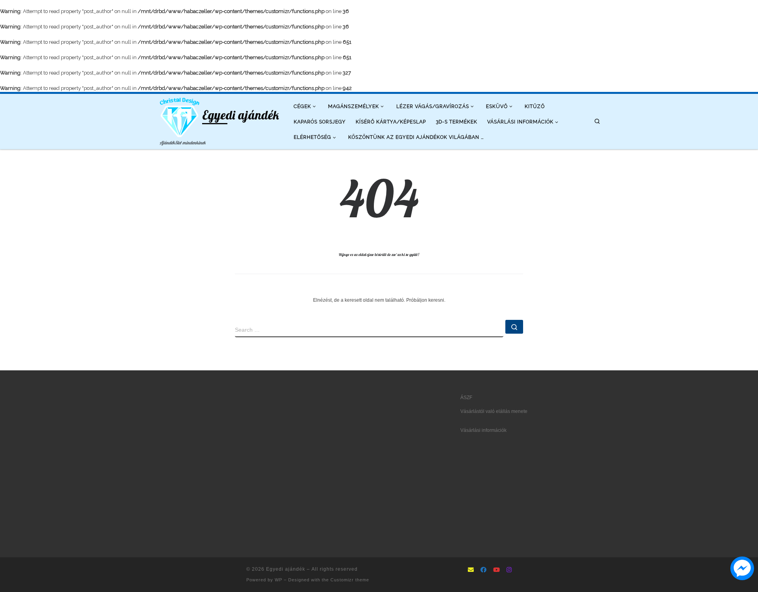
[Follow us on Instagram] (509, 570)
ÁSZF (466, 397)
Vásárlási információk (483, 430)
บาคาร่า (168, 441)
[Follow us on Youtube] (496, 570)
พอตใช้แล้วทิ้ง (174, 477)
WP (278, 579)
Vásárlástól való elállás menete (493, 411)
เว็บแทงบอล (229, 501)
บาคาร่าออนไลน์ (176, 453)
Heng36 (168, 537)
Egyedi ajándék (285, 569)
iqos (211, 501)
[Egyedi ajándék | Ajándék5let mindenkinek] (179, 116)
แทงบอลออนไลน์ (195, 441)
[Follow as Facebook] (483, 570)
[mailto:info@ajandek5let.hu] (471, 570)
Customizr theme (349, 579)
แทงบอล (203, 453)
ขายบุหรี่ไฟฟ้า (209, 489)
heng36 (168, 524)
